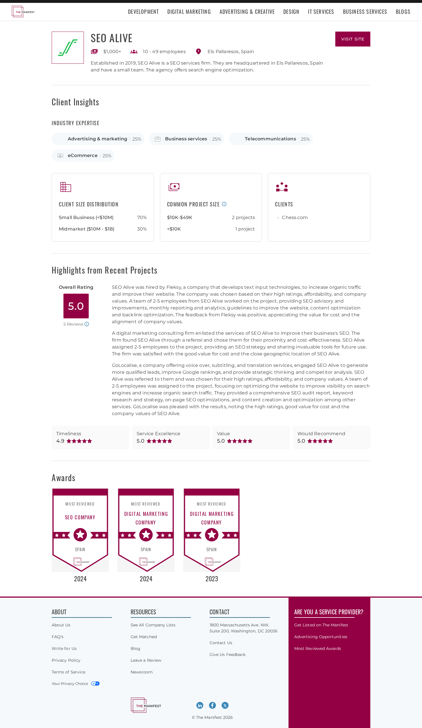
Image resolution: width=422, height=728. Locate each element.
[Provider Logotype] (68, 48)
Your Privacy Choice (70, 683)
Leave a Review (146, 660)
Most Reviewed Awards (317, 648)
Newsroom (142, 672)
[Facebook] (212, 705)
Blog (135, 648)
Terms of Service (68, 672)
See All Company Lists (153, 625)
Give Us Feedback (227, 654)
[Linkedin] (199, 705)
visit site (352, 39)
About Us (61, 625)
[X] (225, 705)
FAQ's (57, 636)
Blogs (403, 11)
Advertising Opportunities (320, 636)
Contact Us (221, 642)
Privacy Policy (66, 660)
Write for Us (64, 648)
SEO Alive (112, 37)
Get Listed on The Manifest (321, 625)
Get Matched (144, 636)
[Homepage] (22, 11)
